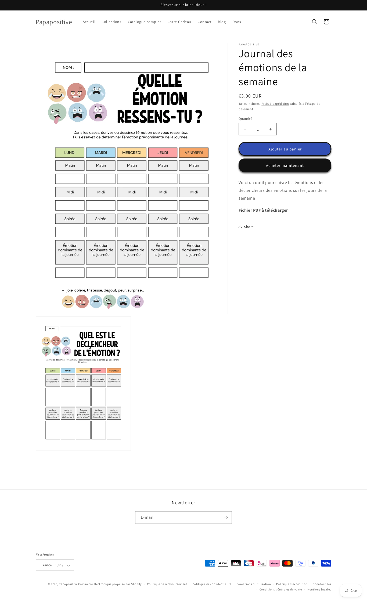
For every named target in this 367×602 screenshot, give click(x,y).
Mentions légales (319, 590)
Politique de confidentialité (211, 584)
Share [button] (249, 226)
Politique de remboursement (167, 584)
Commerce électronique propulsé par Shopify (110, 584)
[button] (315, 22)
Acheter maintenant (285, 165)
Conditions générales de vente (281, 590)
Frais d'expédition (275, 104)
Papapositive (68, 584)
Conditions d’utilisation (254, 584)
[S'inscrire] (226, 517)
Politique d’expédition (291, 584)
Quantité (245, 118)
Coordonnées (322, 584)
